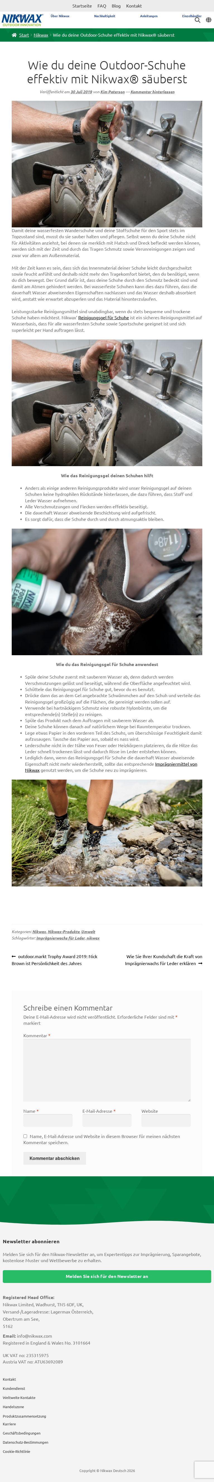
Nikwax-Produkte (63, 932)
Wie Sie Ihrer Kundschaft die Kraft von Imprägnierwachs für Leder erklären (163, 960)
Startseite (82, 5)
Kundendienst (14, 1388)
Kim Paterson (112, 92)
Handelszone (13, 1407)
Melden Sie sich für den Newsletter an (107, 1276)
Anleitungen (148, 16)
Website (150, 1111)
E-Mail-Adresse (99, 1111)
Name (31, 1111)
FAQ (102, 5)
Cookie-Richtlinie (16, 1451)
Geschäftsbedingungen (21, 1433)
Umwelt (88, 932)
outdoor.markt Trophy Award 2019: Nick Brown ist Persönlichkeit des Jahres (54, 960)
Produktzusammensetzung (24, 1416)
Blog (116, 5)
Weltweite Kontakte (19, 1398)
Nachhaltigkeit (104, 16)
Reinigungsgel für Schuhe (103, 317)
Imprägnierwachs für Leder (60, 938)
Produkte (19, 16)
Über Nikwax (60, 16)
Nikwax (41, 34)
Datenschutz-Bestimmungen (25, 1442)
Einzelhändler (192, 16)
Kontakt (134, 5)
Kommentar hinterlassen (152, 92)
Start (24, 34)
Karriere (9, 1424)
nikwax (92, 938)
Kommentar (36, 1035)
